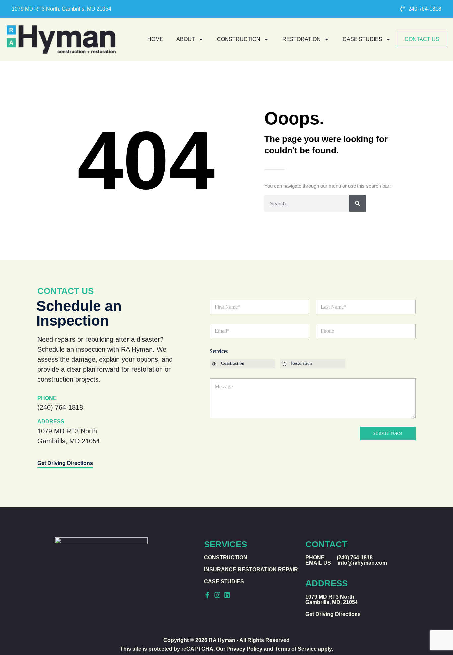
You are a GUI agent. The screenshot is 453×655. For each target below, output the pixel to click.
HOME (155, 39)
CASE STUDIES (362, 39)
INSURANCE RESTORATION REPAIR (251, 569)
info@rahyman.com (362, 563)
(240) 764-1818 (60, 407)
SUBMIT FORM (387, 433)
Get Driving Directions (65, 463)
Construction (232, 363)
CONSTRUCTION (238, 39)
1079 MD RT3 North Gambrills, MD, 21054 (331, 599)
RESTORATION (301, 39)
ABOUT (185, 39)
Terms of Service (296, 649)
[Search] (357, 203)
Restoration (301, 363)
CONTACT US (422, 39)
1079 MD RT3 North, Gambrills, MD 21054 (61, 9)
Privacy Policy (244, 649)
